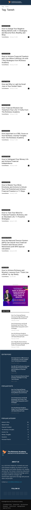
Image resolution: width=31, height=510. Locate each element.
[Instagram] (9, 493)
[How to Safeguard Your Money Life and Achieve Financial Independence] (15, 150)
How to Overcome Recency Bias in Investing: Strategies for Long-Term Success (20, 377)
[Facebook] (5, 493)
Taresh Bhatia (5, 37)
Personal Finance (5, 130)
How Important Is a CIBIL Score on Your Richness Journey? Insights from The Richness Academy (15, 136)
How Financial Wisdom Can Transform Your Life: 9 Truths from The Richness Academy (15, 110)
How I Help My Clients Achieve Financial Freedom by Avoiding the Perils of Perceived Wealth (20, 343)
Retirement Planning (6, 237)
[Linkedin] (13, 493)
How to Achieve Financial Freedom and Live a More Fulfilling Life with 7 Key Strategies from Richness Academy (15, 59)
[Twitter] (21, 493)
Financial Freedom (6, 25)
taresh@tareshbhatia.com (15, 482)
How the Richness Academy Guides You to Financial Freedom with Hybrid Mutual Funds (19, 335)
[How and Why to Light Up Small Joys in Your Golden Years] (15, 75)
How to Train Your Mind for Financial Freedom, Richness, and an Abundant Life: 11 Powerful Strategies (14, 216)
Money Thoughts (6, 81)
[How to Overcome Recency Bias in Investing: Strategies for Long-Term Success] (6, 378)
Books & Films (5, 267)
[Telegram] (17, 493)
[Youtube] (25, 493)
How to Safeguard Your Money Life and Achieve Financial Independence (15, 161)
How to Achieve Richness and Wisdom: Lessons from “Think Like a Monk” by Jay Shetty (15, 272)
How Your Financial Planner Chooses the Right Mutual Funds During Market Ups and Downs (19, 317)
